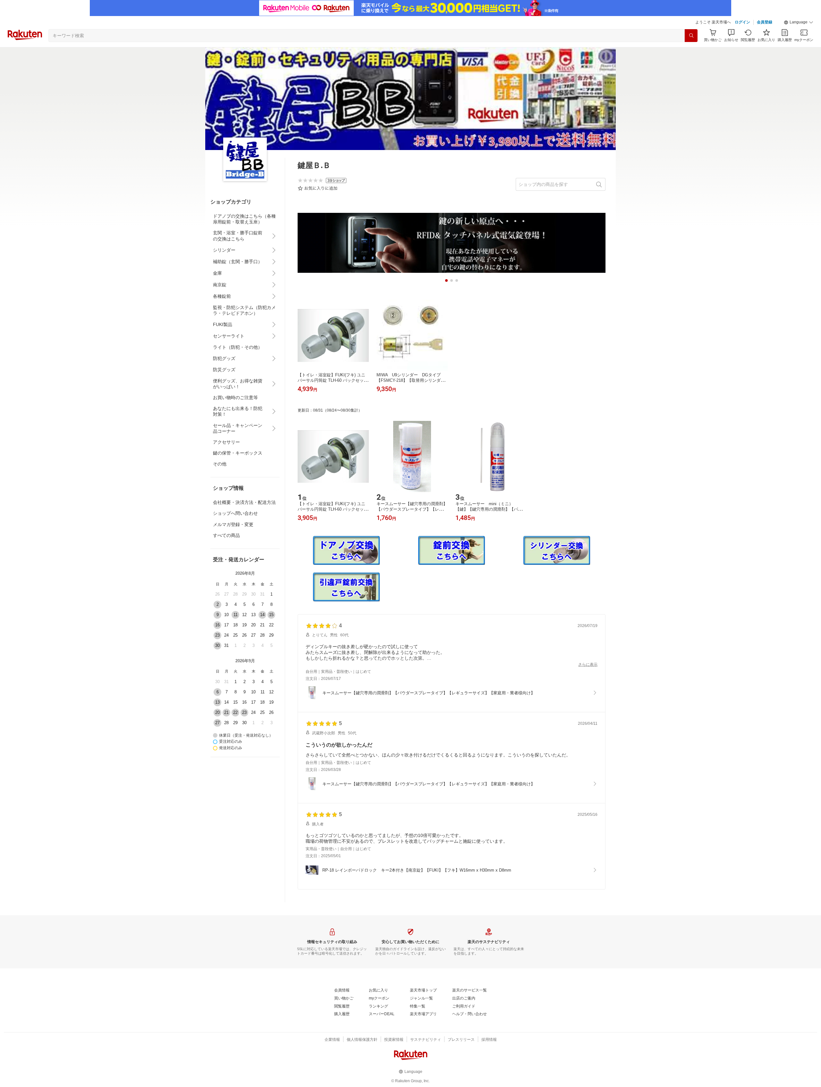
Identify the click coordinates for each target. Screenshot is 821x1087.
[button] (798, 22)
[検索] (691, 35)
